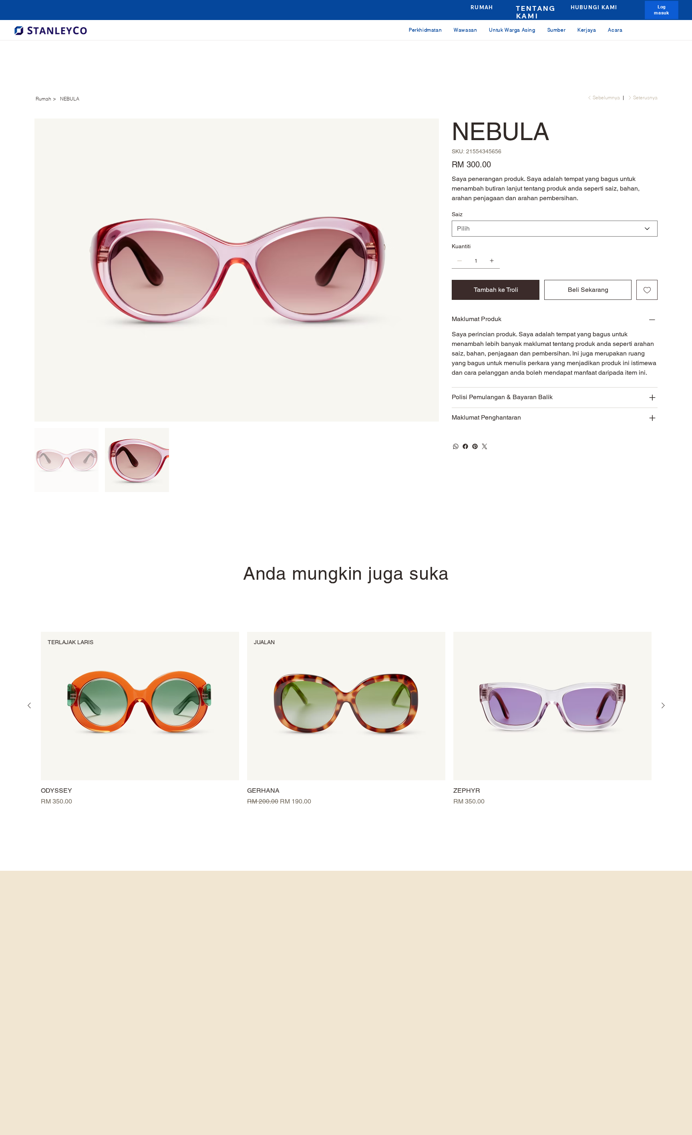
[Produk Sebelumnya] (29, 705)
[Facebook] (465, 446)
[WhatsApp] (456, 446)
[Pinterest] (475, 446)
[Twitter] (485, 446)
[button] (662, 10)
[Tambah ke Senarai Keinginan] (647, 290)
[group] (346, 719)
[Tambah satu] (492, 261)
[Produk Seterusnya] (663, 705)
